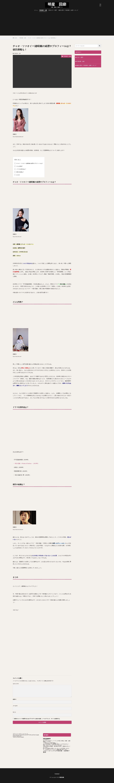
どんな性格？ (19, 166)
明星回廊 (61, 777)
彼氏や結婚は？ (19, 172)
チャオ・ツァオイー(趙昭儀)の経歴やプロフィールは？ (29, 163)
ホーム (36, 10)
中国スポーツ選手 (52, 10)
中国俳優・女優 (43, 10)
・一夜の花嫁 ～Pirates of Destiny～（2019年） (26, 463)
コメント (15, 683)
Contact (57, 773)
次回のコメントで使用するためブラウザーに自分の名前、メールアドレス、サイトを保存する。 (37, 718)
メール (15, 705)
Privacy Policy (16, 736)
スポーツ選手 (80, 57)
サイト (14, 712)
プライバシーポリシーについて (20, 733)
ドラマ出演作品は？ (20, 169)
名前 (14, 699)
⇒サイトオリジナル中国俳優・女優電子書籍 (56, 751)
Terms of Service (17, 737)
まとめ (17, 174)
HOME (15, 37)
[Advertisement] (57, 25)
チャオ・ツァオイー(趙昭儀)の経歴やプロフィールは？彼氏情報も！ (42, 37)
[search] (99, 45)
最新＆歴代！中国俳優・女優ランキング (68, 10)
